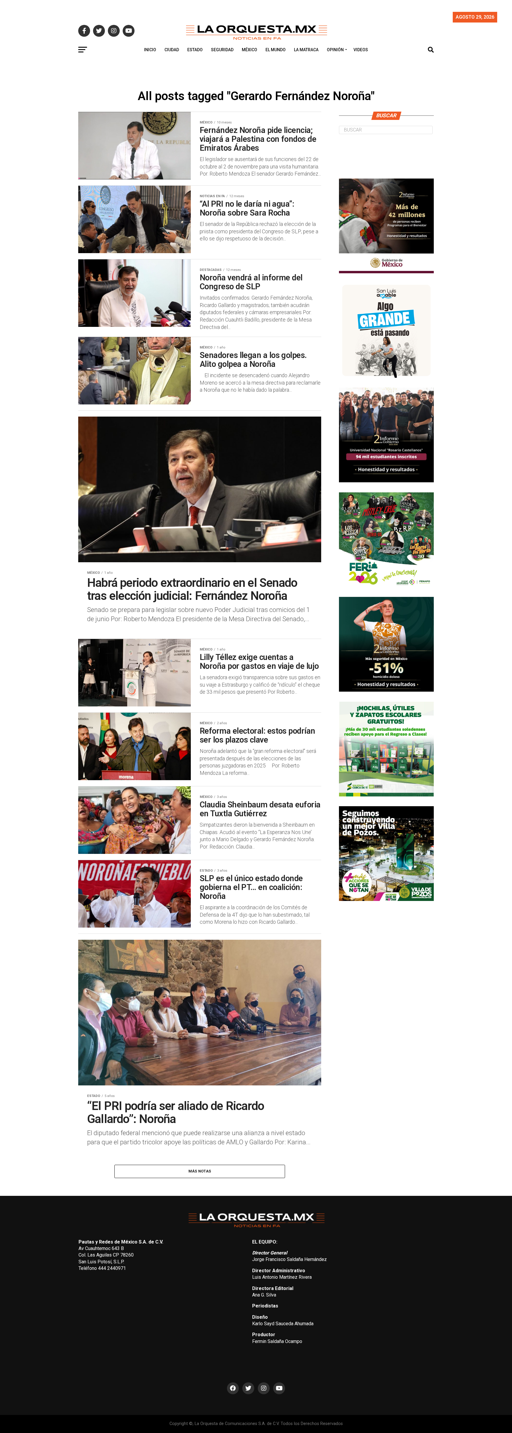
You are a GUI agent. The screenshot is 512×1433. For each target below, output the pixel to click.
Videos (360, 49)
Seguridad (222, 49)
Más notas (199, 1171)
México (249, 49)
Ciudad (171, 49)
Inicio (150, 49)
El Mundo (275, 49)
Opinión (335, 49)
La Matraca (306, 49)
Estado (195, 49)
